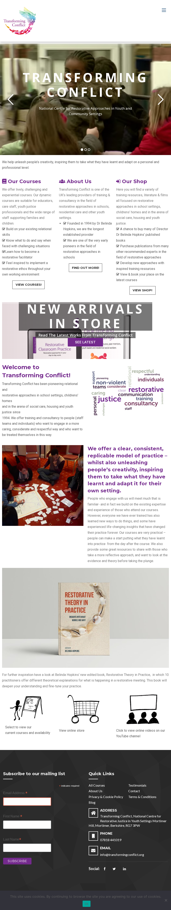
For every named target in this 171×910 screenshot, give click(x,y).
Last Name (12, 840)
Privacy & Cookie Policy (106, 797)
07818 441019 (110, 840)
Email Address (15, 793)
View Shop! (142, 290)
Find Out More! (85, 268)
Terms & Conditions (142, 797)
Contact (134, 791)
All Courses (97, 785)
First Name (12, 816)
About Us (95, 791)
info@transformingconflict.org (122, 855)
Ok (86, 903)
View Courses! (28, 285)
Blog (92, 802)
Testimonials (137, 785)
